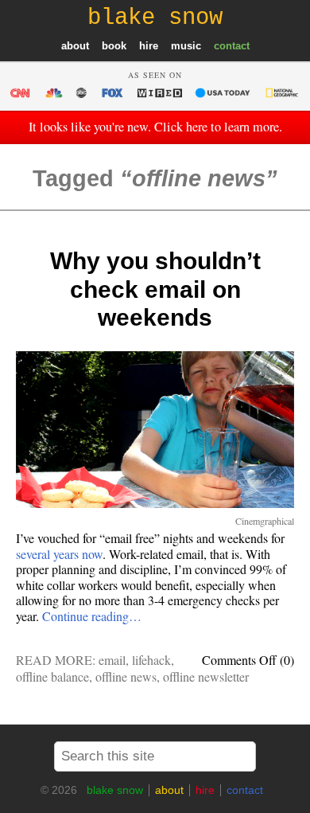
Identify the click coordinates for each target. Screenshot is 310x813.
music (186, 46)
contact (232, 46)
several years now (59, 553)
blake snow (115, 790)
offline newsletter (206, 676)
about (75, 46)
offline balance (52, 676)
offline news (126, 676)
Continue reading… (91, 616)
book (114, 46)
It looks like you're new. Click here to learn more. (155, 126)
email (112, 659)
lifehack (151, 659)
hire (148, 46)
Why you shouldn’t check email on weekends (155, 289)
